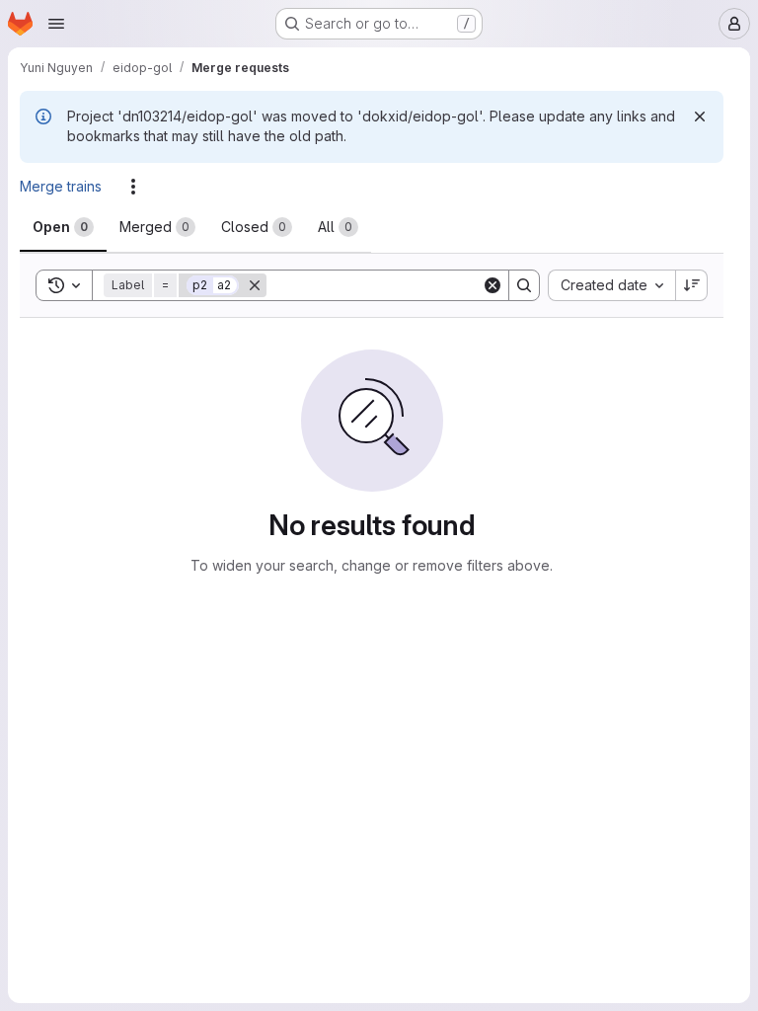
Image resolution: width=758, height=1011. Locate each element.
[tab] (63, 227)
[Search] (524, 285)
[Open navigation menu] (56, 23)
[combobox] (611, 285)
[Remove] (254, 285)
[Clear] (492, 285)
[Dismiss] (700, 116)
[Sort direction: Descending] (692, 285)
